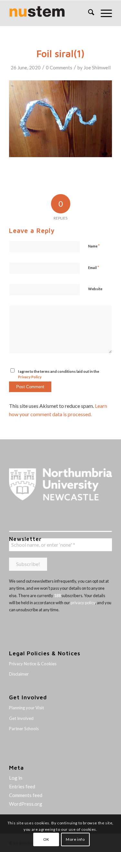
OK (46, 839)
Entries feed (22, 786)
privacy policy (83, 602)
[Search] (88, 13)
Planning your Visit (26, 707)
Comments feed (25, 795)
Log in (15, 778)
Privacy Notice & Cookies (32, 663)
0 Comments (59, 67)
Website (95, 289)
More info (75, 839)
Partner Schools (24, 728)
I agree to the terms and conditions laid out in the (58, 374)
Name (94, 245)
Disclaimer (19, 674)
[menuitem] (88, 13)
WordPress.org (25, 804)
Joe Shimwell (97, 67)
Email (93, 267)
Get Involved (21, 718)
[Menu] (103, 13)
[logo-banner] (50, 13)
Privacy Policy (30, 377)
